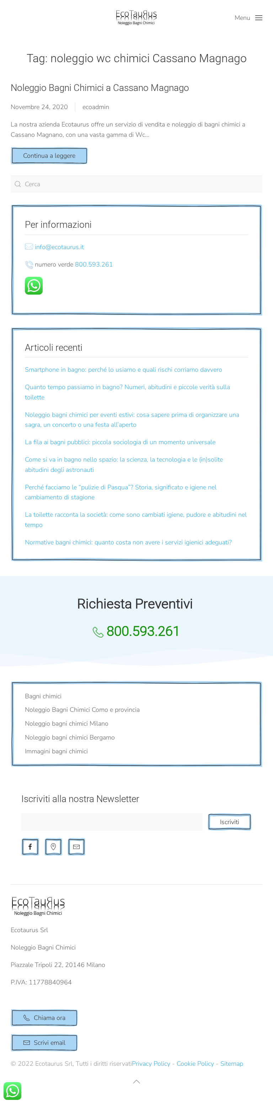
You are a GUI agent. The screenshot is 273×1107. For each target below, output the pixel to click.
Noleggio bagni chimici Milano (66, 723)
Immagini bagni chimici (56, 751)
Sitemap (231, 1063)
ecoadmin (95, 107)
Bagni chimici (43, 696)
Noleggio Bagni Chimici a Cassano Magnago (100, 87)
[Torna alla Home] (136, 18)
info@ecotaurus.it (59, 247)
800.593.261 (94, 264)
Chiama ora (49, 1018)
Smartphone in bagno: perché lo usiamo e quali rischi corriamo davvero (123, 369)
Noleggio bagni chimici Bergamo (70, 737)
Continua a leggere (49, 155)
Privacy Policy (151, 1063)
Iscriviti (229, 822)
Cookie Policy (195, 1063)
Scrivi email (49, 1042)
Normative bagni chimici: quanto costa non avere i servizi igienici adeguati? (128, 542)
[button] (249, 18)
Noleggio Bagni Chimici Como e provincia (82, 709)
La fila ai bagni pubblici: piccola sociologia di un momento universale (120, 442)
